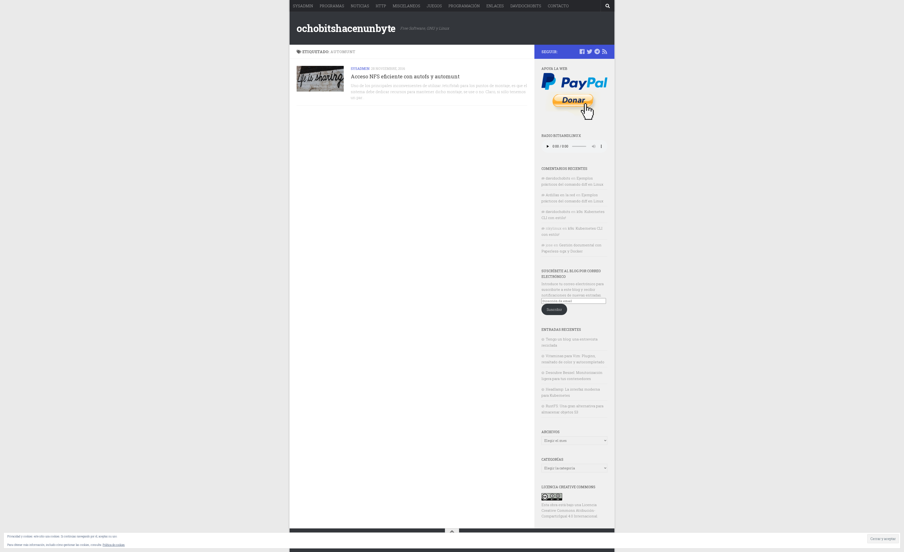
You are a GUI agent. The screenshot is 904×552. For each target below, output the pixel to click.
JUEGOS (434, 5)
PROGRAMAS (332, 5)
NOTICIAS (360, 5)
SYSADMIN (303, 5)
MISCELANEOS (406, 5)
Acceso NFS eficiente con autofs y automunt (405, 76)
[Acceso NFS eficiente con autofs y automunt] (320, 79)
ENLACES (495, 5)
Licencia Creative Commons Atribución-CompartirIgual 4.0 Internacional (569, 510)
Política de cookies (114, 545)
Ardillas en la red (560, 194)
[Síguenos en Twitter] (589, 51)
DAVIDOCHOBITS (525, 5)
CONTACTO (558, 5)
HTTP (381, 5)
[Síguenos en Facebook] (582, 51)
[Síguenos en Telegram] (597, 51)
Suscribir (554, 309)
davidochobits (558, 178)
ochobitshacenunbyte (346, 28)
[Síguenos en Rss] (604, 51)
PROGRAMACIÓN (464, 5)
